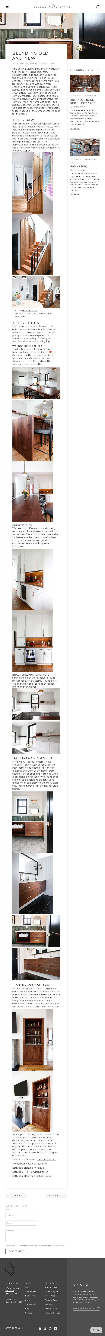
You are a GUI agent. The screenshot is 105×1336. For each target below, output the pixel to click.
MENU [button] (28, 1283)
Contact (29, 1313)
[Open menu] (9, 6)
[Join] (97, 1307)
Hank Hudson (29, 310)
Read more (75, 128)
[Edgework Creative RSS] (99, 69)
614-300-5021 (11, 1293)
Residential (30, 1296)
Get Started (30, 1304)
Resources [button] (51, 1283)
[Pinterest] (45, 1328)
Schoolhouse (44, 1176)
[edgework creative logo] (60, 1328)
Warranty (49, 1304)
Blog (27, 1309)
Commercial (30, 1291)
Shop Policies (51, 1296)
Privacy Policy (51, 1309)
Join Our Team (51, 1287)
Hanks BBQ (79, 166)
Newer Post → (56, 1196)
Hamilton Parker (39, 1172)
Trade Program (51, 1291)
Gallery (28, 1300)
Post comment (17, 1251)
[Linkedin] (55, 1328)
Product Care (51, 1300)
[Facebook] (40, 1328)
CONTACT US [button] (11, 1283)
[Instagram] (50, 1328)
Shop (27, 1287)
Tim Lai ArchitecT (46, 1159)
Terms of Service (52, 1313)
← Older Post (16, 1196)
